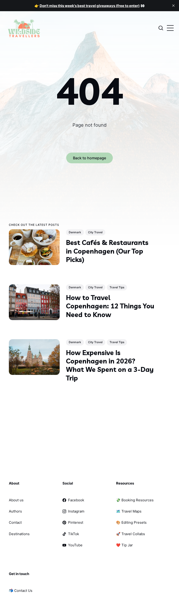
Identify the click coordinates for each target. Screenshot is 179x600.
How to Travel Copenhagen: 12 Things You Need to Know (110, 305)
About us (16, 500)
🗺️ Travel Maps (128, 511)
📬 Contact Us (20, 590)
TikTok (73, 534)
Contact (15, 522)
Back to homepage (89, 158)
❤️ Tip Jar (124, 545)
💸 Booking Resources (135, 500)
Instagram (76, 511)
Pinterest (75, 522)
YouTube (75, 545)
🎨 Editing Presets (131, 522)
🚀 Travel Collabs (130, 534)
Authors (15, 511)
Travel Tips (117, 287)
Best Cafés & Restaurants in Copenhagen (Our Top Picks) (107, 251)
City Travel (95, 232)
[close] (173, 5)
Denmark (75, 232)
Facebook (76, 500)
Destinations (19, 534)
